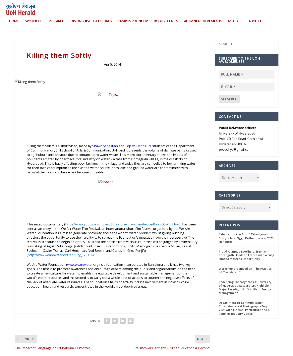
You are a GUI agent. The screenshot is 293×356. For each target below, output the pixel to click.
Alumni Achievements (203, 21)
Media (233, 21)
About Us (256, 21)
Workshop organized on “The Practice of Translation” (245, 270)
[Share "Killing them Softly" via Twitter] (115, 321)
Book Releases (166, 21)
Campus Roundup (133, 21)
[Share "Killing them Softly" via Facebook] (107, 321)
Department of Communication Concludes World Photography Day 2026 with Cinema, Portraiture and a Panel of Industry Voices (244, 308)
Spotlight (34, 21)
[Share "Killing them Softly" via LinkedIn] (123, 321)
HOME (14, 21)
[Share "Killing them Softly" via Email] (131, 321)
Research (57, 21)
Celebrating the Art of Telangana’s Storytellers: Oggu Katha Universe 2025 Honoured (246, 237)
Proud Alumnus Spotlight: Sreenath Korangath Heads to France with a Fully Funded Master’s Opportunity (246, 255)
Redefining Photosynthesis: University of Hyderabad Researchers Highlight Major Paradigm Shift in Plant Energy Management (245, 287)
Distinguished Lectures (91, 21)
